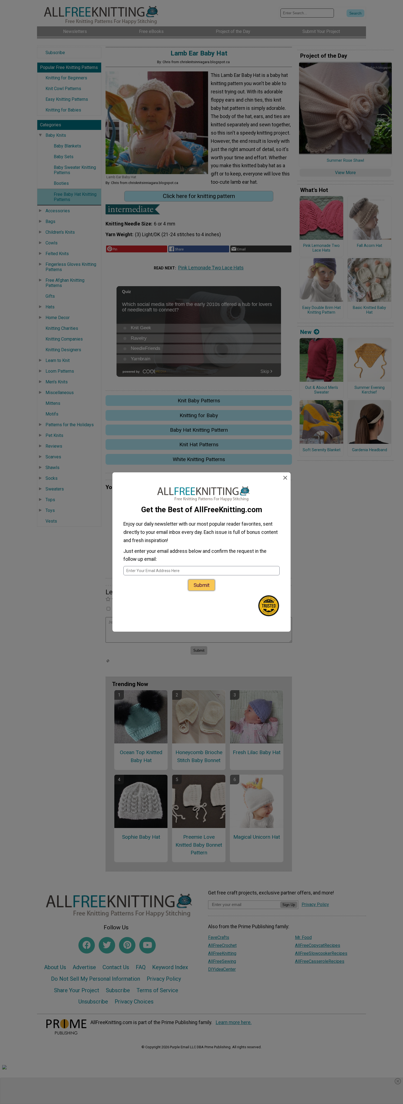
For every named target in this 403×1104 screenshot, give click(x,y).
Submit (201, 585)
